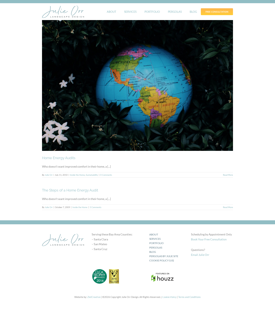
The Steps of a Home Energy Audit (70, 190)
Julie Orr (49, 175)
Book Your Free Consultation (209, 239)
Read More (228, 175)
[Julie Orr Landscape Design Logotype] (63, 232)
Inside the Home (77, 175)
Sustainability (92, 175)
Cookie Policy (169, 297)
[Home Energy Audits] (137, 85)
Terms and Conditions (189, 297)
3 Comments (95, 207)
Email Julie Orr (200, 254)
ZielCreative (94, 297)
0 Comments (106, 175)
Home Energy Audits (58, 158)
